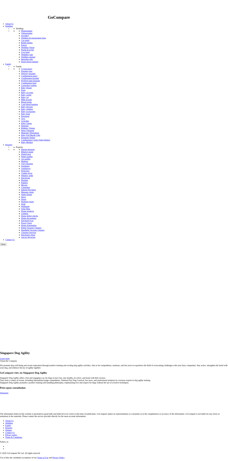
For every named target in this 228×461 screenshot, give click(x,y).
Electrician (25, 178)
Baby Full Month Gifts (30, 135)
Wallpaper (25, 206)
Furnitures (25, 166)
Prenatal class (26, 71)
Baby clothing (27, 109)
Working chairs (27, 202)
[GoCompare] (24, 17)
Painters (24, 183)
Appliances (25, 168)
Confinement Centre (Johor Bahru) (35, 140)
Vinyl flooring (27, 164)
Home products (27, 211)
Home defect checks (29, 216)
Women (8, 430)
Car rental (25, 40)
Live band (25, 52)
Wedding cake (27, 55)
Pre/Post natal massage (30, 81)
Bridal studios (27, 43)
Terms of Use (42, 458)
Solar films (25, 209)
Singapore (4, 393)
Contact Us (10, 432)
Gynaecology (26, 69)
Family (8, 425)
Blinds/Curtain (27, 152)
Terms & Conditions (13, 437)
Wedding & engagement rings (33, 38)
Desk (23, 204)
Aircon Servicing (28, 237)
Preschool (25, 116)
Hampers (25, 126)
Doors (23, 199)
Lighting (24, 213)
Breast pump (26, 102)
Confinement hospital (30, 78)
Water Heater (26, 194)
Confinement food (28, 83)
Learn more (5, 358)
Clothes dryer (26, 173)
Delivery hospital (28, 73)
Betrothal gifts (27, 59)
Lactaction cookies (29, 85)
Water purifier (27, 157)
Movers (24, 185)
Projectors (25, 171)
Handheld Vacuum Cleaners (32, 230)
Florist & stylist (27, 50)
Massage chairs (27, 192)
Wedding (9, 423)
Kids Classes (26, 123)
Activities (25, 121)
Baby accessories (28, 111)
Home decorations (28, 218)
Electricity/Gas (27, 221)
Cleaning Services (28, 232)
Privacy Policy (59, 458)
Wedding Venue (27, 47)
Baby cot (25, 97)
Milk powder (26, 100)
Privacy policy (11, 435)
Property (8, 428)
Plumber (24, 180)
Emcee (24, 45)
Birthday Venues (28, 128)
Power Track (26, 223)
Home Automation (29, 225)
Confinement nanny (29, 76)
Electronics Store (28, 235)
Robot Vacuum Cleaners (31, 228)
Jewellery (25, 36)
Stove (23, 197)
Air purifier (25, 159)
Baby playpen (27, 107)
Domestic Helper (28, 138)
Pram (23, 90)
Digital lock (26, 154)
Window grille (27, 175)
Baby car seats (27, 92)
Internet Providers (28, 190)
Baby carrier (26, 95)
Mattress (24, 161)
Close (3, 244)
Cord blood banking (29, 104)
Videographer (26, 33)
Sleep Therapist (27, 130)
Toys (23, 119)
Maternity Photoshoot (30, 133)
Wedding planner (28, 57)
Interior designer (28, 149)
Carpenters (25, 187)
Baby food (25, 114)
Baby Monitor (27, 142)
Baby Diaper (26, 88)
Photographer (26, 31)
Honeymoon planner (29, 62)
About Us (9, 421)
